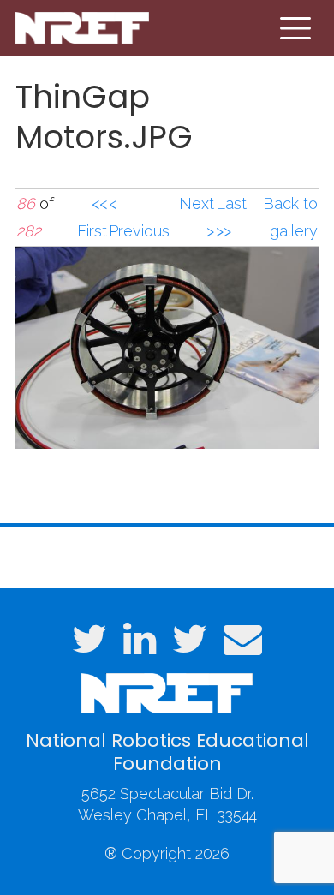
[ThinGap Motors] (167, 346)
